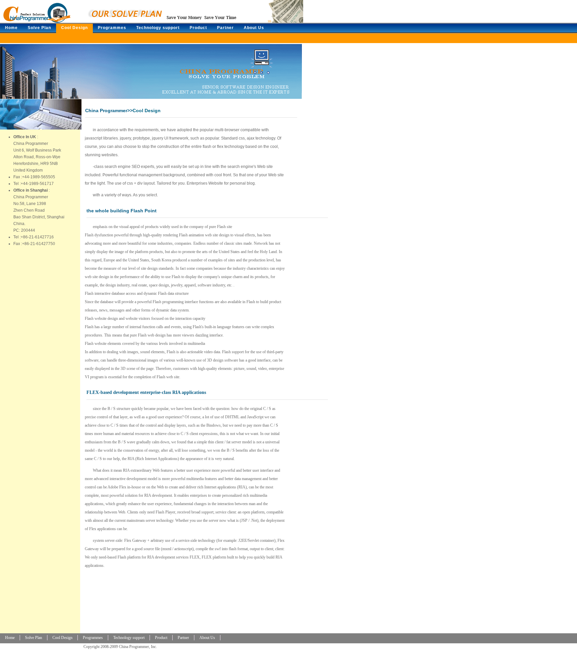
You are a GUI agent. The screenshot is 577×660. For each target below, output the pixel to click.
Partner (225, 27)
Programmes (112, 27)
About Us (254, 27)
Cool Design (74, 27)
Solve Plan (39, 27)
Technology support (158, 27)
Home (11, 27)
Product (198, 27)
